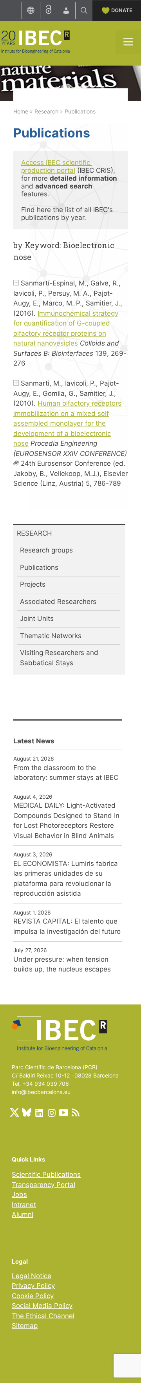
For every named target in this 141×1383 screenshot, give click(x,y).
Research (46, 111)
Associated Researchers (58, 602)
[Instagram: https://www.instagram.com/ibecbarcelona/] (51, 1112)
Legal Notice (31, 1276)
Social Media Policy (42, 1306)
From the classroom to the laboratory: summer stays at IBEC (65, 773)
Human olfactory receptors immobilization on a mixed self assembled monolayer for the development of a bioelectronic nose (67, 423)
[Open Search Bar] (84, 11)
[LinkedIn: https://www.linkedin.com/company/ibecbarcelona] (38, 1112)
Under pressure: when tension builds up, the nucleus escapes (62, 964)
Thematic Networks (50, 636)
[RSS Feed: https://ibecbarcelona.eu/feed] (75, 1112)
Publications (39, 567)
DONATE (121, 10)
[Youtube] (63, 1112)
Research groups (46, 550)
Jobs (19, 1194)
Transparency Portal (43, 1185)
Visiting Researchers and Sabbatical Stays (59, 658)
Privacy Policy (33, 1286)
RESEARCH (34, 533)
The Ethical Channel (43, 1316)
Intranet (24, 1205)
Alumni (22, 1214)
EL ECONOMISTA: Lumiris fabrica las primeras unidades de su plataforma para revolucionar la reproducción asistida (65, 879)
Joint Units (37, 618)
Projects (32, 584)
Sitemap (25, 1326)
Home (20, 111)
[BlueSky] (26, 1112)
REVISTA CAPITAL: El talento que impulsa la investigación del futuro (67, 926)
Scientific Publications (46, 1174)
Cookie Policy (33, 1296)
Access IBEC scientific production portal (56, 166)
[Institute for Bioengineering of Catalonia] (35, 41)
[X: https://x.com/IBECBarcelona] (14, 1112)
